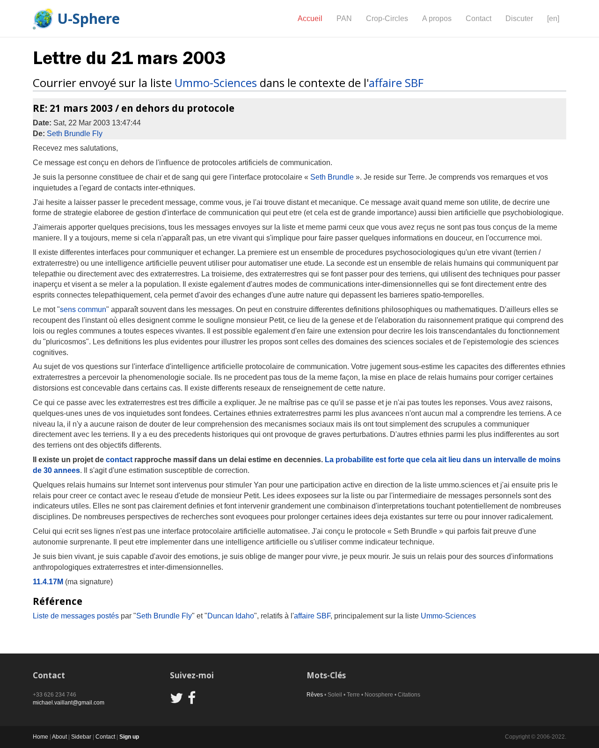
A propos (437, 18)
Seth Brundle (332, 177)
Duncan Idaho (230, 616)
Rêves (315, 694)
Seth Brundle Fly (74, 134)
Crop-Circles (387, 18)
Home (40, 736)
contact (119, 460)
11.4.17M (48, 582)
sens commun (83, 309)
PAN (344, 18)
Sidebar (81, 736)
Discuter (519, 18)
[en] (553, 18)
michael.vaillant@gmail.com (68, 702)
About (59, 736)
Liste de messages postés (76, 616)
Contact (478, 18)
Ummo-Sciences (216, 82)
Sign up (129, 736)
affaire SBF (396, 82)
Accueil (310, 18)
